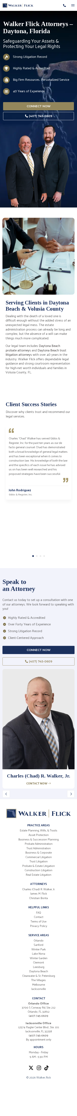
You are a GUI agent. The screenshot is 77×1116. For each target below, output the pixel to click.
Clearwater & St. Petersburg (38, 976)
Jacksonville (38, 989)
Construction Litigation (38, 870)
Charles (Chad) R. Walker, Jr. (38, 889)
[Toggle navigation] (74, 5)
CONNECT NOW (39, 106)
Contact (38, 917)
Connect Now (39, 650)
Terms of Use (38, 921)
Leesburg (38, 967)
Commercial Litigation (38, 857)
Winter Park (38, 949)
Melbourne (38, 984)
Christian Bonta (38, 898)
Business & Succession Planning (38, 839)
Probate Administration (39, 843)
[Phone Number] (65, 5)
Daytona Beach (38, 971)
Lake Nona (38, 953)
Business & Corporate (38, 852)
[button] (33, 556)
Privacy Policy (38, 926)
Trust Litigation (39, 861)
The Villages (38, 980)
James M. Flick (38, 893)
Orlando (39, 940)
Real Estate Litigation (38, 874)
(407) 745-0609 (40, 116)
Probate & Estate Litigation (38, 866)
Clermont (38, 962)
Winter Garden (38, 958)
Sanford (38, 945)
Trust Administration (38, 848)
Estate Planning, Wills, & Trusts (38, 830)
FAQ (38, 912)
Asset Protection (39, 835)
